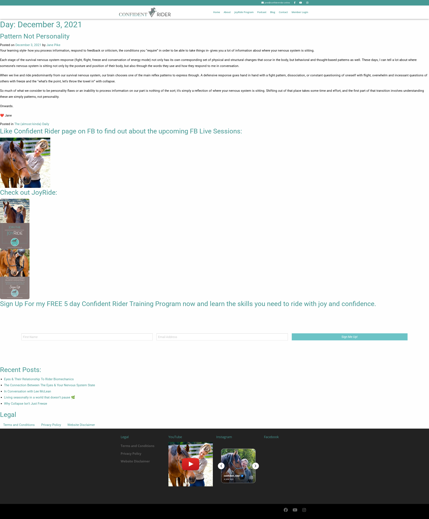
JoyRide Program (244, 12)
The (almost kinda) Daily (31, 124)
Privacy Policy (51, 425)
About (227, 12)
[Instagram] (304, 510)
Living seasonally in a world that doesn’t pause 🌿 (39, 397)
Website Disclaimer (81, 425)
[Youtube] (295, 510)
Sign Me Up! (350, 337)
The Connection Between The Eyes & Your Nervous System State (49, 385)
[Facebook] (286, 510)
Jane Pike (53, 45)
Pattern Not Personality (35, 36)
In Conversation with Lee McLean (27, 391)
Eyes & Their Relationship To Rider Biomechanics (39, 379)
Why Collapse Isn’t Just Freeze (25, 403)
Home (216, 12)
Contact (283, 12)
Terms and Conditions (19, 425)
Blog (272, 12)
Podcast (261, 12)
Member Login (300, 12)
